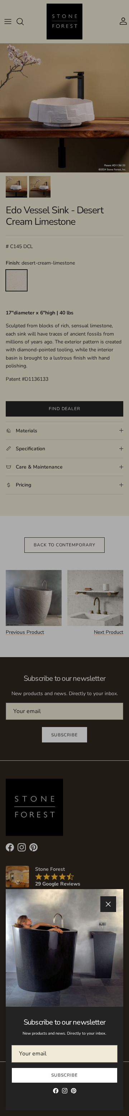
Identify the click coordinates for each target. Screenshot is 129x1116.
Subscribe (64, 1075)
